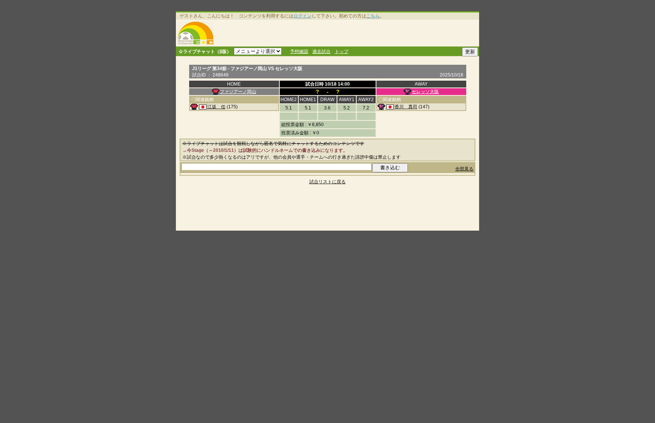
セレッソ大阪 (425, 91)
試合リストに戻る (327, 181)
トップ (341, 51)
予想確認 (299, 51)
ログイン (302, 16)
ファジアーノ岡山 (238, 91)
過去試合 (321, 51)
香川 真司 (406, 106)
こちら (373, 16)
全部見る (464, 169)
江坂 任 (216, 106)
